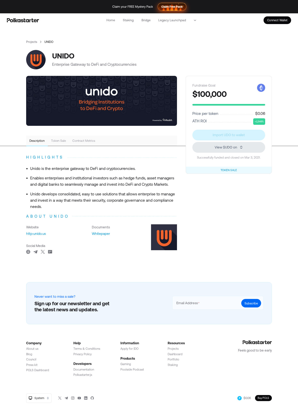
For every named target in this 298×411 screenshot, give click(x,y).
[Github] (92, 398)
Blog (29, 354)
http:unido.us (36, 234)
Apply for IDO (129, 348)
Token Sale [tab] (58, 140)
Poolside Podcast (132, 369)
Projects (31, 41)
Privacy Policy (82, 354)
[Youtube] (79, 398)
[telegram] (35, 252)
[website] (28, 252)
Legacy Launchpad (172, 20)
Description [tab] (37, 140)
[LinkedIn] (85, 398)
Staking (128, 20)
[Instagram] (72, 398)
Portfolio (173, 359)
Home (110, 20)
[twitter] (43, 252)
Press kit (32, 365)
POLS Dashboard (37, 370)
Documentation (83, 369)
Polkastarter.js (82, 374)
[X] (59, 398)
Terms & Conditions (86, 348)
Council (31, 359)
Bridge (146, 20)
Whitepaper (101, 234)
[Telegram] (66, 398)
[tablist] (101, 141)
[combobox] (39, 398)
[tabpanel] (101, 204)
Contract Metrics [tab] (83, 140)
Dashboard (175, 354)
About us (32, 348)
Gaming (125, 364)
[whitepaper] (50, 252)
